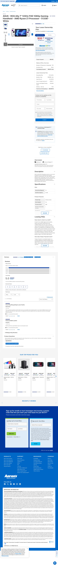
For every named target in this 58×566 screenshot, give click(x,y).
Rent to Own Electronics (8, 460)
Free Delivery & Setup (38, 463)
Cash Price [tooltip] (38, 79)
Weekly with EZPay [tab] (40, 35)
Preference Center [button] (5, 555)
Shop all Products (7, 466)
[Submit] (19, 5)
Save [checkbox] (52, 15)
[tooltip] (42, 88)
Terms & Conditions (40, 90)
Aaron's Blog (50, 460)
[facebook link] (5, 484)
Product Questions (9, 336)
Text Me (35, 443)
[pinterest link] (11, 484)
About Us (49, 458)
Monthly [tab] (49, 35)
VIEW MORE (45, 245)
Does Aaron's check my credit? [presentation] (43, 220)
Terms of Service (9, 436)
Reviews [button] (22, 257)
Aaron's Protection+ (21, 460)
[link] (39, 23)
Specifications (40, 184)
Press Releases (50, 467)
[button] (9, 34)
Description (39, 171)
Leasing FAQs (40, 217)
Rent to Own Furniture (8, 458)
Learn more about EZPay (40, 50)
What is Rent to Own (21, 469)
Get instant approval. (8, 1)
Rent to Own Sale (7, 464)
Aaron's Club (19, 458)
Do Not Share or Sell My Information (41, 542)
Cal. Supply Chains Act (38, 461)
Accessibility (36, 458)
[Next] (55, 376)
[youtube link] (14, 484)
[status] (29, 413)
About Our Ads (50, 463)
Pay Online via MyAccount (22, 467)
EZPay (18, 463)
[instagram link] (17, 484)
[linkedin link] (20, 484)
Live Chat (19, 466)
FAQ (18, 464)
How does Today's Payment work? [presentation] (43, 236)
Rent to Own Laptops (8, 463)
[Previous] (2, 376)
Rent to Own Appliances (8, 461)
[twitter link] (8, 484)
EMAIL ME (11, 433)
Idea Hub (35, 464)
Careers (53, 1)
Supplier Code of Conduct (38, 469)
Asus (4, 13)
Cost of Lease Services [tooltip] (41, 81)
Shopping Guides (37, 460)
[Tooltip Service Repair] (52, 162)
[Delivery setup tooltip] (40, 162)
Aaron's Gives (50, 461)
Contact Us (19, 461)
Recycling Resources (37, 467)
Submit (45, 119)
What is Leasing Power (22, 470)
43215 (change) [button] (50, 31)
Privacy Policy (16, 436)
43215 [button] (43, 140)
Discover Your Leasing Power (23, 472)
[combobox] (29, 5)
